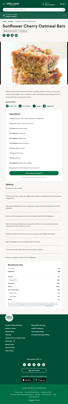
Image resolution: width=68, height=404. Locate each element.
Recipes (10, 21)
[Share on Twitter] (12, 35)
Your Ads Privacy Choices (32, 392)
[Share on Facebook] (8, 35)
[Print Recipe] (16, 35)
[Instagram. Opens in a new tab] (34, 364)
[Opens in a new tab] (27, 380)
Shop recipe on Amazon (33, 173)
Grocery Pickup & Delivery (13, 325)
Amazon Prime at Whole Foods (15, 338)
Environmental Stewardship (40, 335)
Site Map (37, 394)
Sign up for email (34, 370)
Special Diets (9, 344)
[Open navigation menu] (4, 4)
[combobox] (31, 10)
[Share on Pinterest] (3, 35)
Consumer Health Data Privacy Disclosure (21, 394)
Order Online (9, 351)
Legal (54, 394)
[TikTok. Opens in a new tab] (38, 364)
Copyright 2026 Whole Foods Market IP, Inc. (34, 388)
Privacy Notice (19, 392)
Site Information (46, 394)
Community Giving (37, 332)
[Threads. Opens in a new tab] (43, 364)
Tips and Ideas (10, 347)
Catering (8, 335)
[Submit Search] (63, 10)
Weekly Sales (9, 332)
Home (4, 21)
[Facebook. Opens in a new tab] (24, 364)
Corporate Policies (34, 397)
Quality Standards (37, 328)
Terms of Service (49, 306)
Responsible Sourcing (38, 325)
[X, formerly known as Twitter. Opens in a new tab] (29, 364)
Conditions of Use (46, 392)
